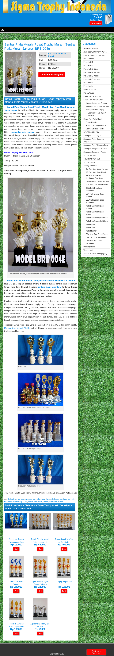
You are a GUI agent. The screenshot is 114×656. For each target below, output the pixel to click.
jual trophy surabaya (59, 499)
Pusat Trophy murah (36, 280)
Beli (16, 549)
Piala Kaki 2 (88, 66)
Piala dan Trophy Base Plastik (95, 213)
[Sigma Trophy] (57, 13)
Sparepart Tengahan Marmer (95, 149)
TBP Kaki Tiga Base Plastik (96, 237)
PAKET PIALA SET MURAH (94, 55)
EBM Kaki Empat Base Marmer (95, 195)
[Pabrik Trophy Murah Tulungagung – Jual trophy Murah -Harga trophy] (40, 529)
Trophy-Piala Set (18, 35)
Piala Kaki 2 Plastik (91, 76)
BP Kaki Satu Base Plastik (38, 35)
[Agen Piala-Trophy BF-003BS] (40, 619)
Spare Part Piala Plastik (92, 119)
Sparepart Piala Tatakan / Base (95, 145)
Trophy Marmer (89, 155)
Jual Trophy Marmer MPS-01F (95, 52)
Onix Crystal (17, 328)
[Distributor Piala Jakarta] (16, 577)
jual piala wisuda (90, 48)
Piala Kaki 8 (90, 228)
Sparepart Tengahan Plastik (94, 152)
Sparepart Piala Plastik (95, 129)
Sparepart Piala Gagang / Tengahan (93, 140)
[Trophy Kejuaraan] (64, 577)
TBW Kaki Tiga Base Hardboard (94, 242)
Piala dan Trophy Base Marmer (95, 207)
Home (5, 35)
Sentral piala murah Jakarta (61, 280)
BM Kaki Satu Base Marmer (97, 169)
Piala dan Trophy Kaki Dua (97, 218)
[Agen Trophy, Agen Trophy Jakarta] (40, 577)
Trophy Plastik (89, 162)
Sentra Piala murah (16, 280)
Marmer (7, 328)
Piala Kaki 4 (90, 224)
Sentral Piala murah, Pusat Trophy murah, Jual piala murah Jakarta (41, 107)
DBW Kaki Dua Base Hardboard (94, 189)
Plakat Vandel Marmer (92, 96)
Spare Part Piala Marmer (93, 100)
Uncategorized (89, 247)
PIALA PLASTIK (89, 90)
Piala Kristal (88, 83)
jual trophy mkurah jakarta (42, 499)
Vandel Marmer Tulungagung (95, 254)
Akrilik (26, 328)
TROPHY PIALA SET (91, 159)
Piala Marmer (91, 231)
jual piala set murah (25, 499)
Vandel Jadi (88, 250)
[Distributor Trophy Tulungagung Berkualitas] (16, 528)
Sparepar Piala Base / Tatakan (97, 114)
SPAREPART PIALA (91, 132)
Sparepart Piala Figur (92, 136)
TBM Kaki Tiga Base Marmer (97, 234)
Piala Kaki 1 (88, 62)
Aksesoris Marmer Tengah (96, 103)
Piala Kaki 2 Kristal (91, 69)
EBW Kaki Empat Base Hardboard (95, 201)
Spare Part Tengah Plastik (96, 126)
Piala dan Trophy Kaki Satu (97, 221)
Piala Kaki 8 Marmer (91, 79)
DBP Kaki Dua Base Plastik (97, 185)
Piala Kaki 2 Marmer (91, 72)
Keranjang (96, 23)
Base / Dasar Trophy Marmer (97, 106)
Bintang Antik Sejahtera (49, 287)
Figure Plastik (91, 122)
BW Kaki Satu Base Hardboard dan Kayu (94, 177)
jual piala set (12, 499)
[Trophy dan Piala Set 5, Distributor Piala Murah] (64, 529)
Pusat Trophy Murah (19, 502)
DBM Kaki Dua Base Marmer (97, 181)
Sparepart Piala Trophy (95, 110)
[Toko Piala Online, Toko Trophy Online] (16, 619)
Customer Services (96, 652)
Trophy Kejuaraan (64, 581)
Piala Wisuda (88, 93)
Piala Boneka (88, 59)
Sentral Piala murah (35, 502)
